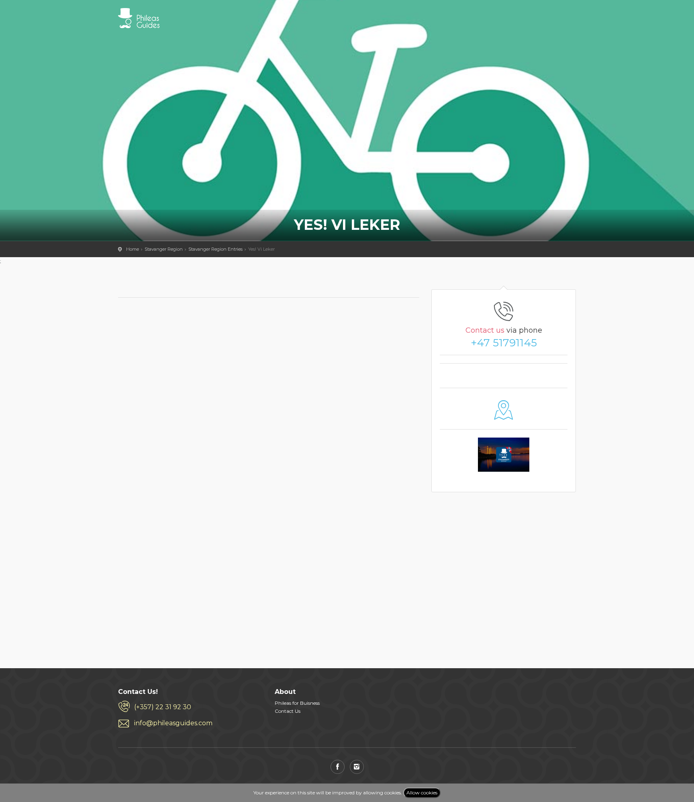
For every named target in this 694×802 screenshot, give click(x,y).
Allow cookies (421, 793)
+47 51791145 (504, 343)
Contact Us (287, 711)
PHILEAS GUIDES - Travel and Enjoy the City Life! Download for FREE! (138, 18)
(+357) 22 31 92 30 (162, 707)
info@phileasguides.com (173, 723)
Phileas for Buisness (297, 703)
